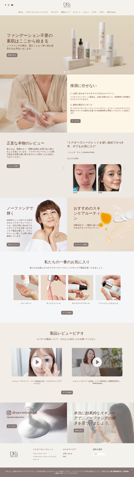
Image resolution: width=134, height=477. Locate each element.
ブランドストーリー (40, 453)
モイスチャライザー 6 (80, 303)
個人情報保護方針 (116, 471)
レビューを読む (13, 166)
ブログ (101, 12)
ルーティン (76, 12)
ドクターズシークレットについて (37, 12)
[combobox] (100, 454)
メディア (36, 459)
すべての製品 (67, 312)
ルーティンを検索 (81, 244)
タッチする (75, 121)
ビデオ (94, 12)
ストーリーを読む (73, 158)
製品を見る (12, 55)
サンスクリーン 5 (53, 303)
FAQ (64, 456)
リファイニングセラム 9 (108, 303)
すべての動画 (67, 392)
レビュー (86, 12)
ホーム (20, 12)
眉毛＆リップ (65, 12)
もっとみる (11, 426)
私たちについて (13, 244)
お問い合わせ (111, 12)
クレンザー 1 (26, 303)
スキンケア (54, 12)
